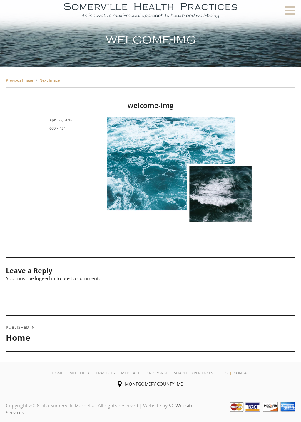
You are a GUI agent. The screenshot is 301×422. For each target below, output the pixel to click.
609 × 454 (57, 128)
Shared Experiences (193, 373)
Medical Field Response (144, 373)
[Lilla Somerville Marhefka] (150, 10)
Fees (223, 373)
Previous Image (19, 80)
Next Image (49, 80)
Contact (242, 373)
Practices (105, 373)
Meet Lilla (79, 373)
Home (57, 373)
